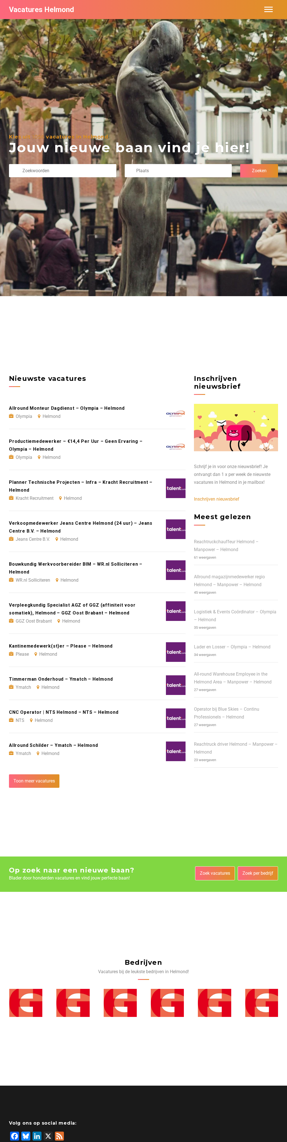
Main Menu (268, 9)
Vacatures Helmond (41, 9)
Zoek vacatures (215, 873)
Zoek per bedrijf (257, 873)
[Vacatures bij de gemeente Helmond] (25, 1002)
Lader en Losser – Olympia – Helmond (232, 647)
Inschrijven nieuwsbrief (216, 499)
